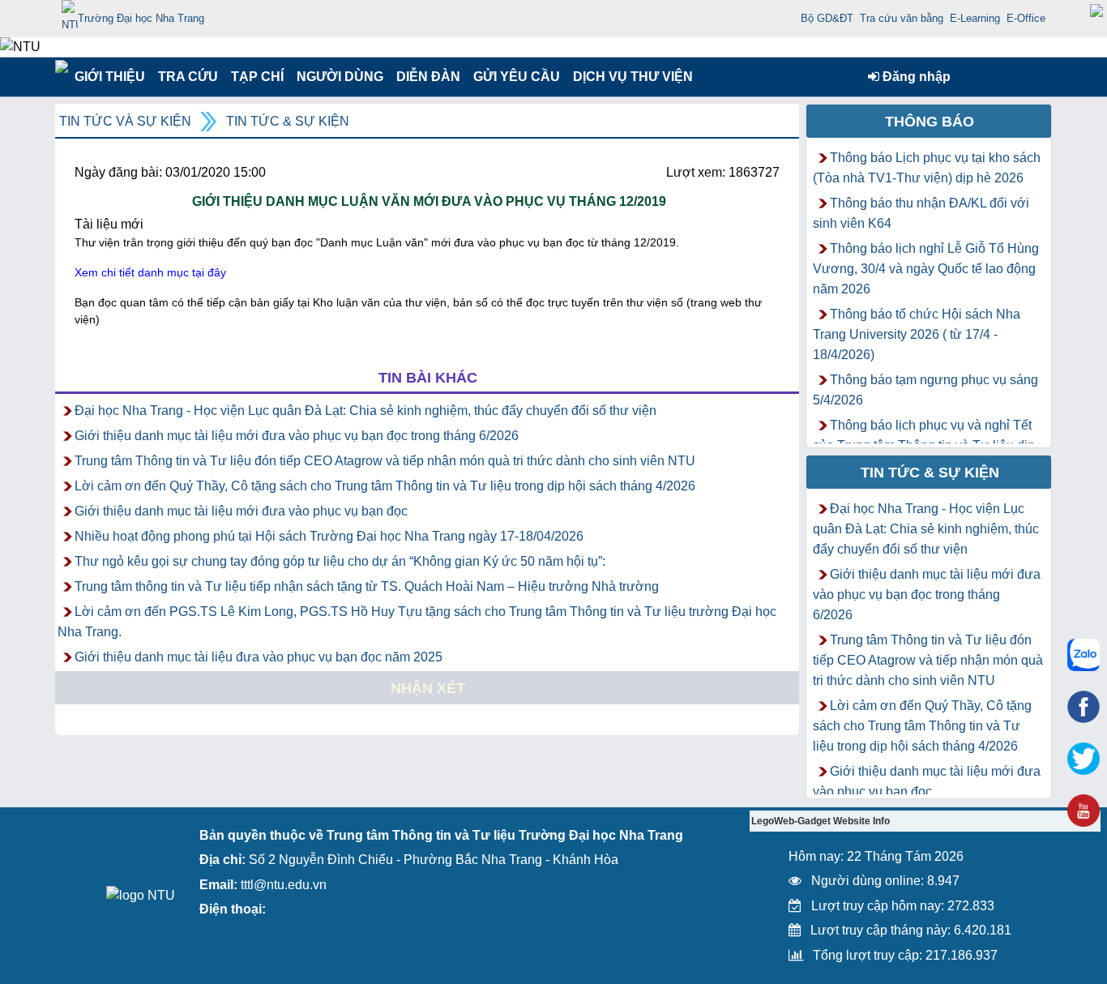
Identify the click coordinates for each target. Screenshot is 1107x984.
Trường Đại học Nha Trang (141, 18)
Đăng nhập (915, 76)
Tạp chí (257, 76)
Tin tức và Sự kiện (125, 121)
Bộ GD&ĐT (827, 18)
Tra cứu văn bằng (901, 18)
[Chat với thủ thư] (1083, 655)
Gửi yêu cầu (516, 76)
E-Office (1026, 18)
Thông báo (929, 121)
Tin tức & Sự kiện (287, 121)
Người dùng (338, 76)
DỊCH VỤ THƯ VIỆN (629, 76)
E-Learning (975, 18)
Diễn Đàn (428, 76)
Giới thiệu (109, 76)
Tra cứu (187, 76)
